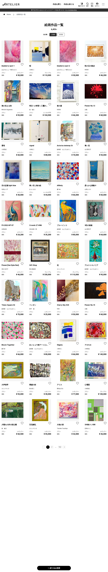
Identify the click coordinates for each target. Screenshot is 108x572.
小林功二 (31, 69)
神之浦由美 (32, 269)
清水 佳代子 (5, 269)
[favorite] (22, 64)
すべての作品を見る (71, 10)
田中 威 (31, 309)
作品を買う (57, 4)
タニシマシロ (61, 269)
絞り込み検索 (55, 568)
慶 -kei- (59, 189)
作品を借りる (69, 4)
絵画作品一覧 (21, 14)
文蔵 (86, 109)
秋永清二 (31, 388)
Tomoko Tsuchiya (62, 428)
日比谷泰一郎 (33, 229)
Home (9, 14)
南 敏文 (31, 109)
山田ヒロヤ (88, 189)
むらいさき (32, 189)
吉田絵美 (4, 229)
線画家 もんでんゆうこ (64, 149)
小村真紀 (4, 149)
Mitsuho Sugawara (7, 109)
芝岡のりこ (88, 428)
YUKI (58, 309)
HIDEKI (86, 69)
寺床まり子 (5, 189)
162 (60, 447)
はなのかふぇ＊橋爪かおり (9, 69)
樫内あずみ (60, 388)
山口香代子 (88, 149)
